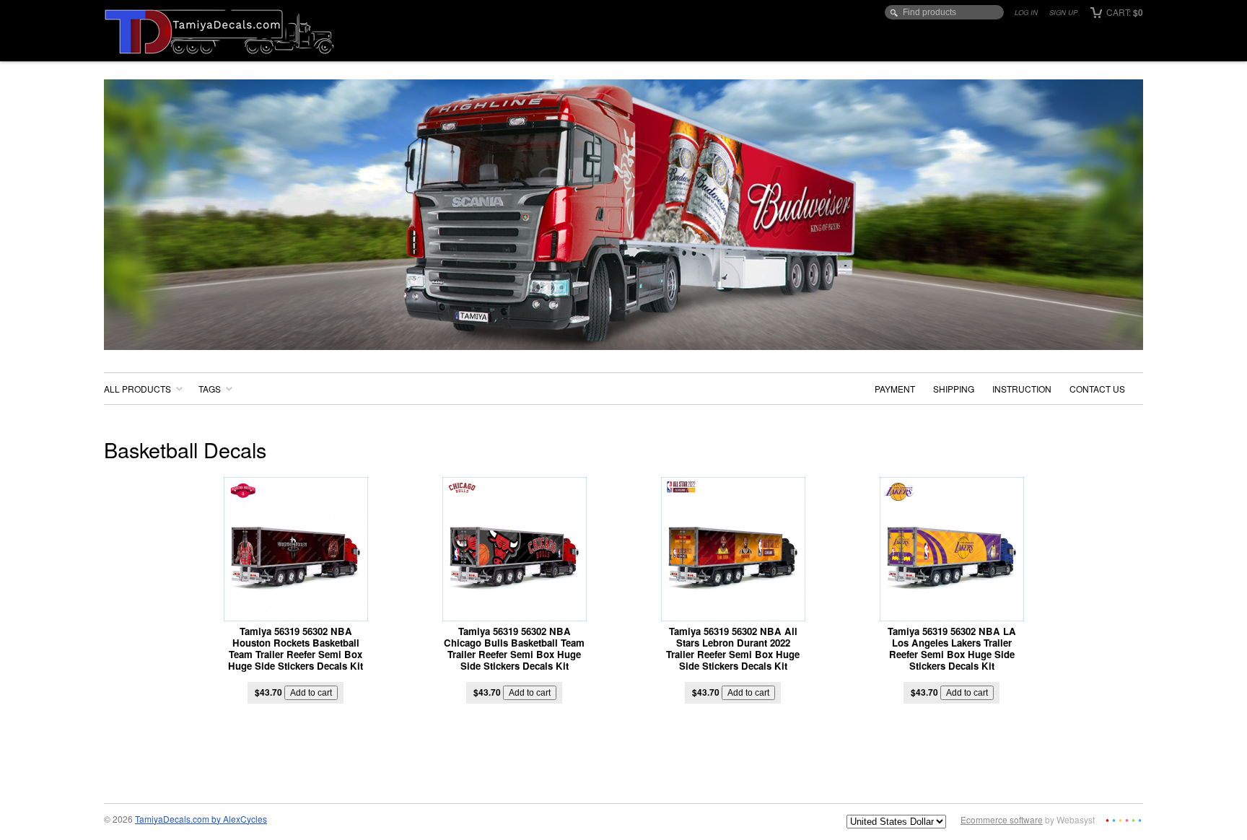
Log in (1026, 12)
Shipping (953, 388)
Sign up (1063, 12)
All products (137, 388)
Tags (209, 388)
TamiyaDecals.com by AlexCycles (201, 819)
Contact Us (1097, 388)
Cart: (1123, 12)
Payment (895, 388)
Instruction (1021, 388)
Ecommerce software (1002, 819)
